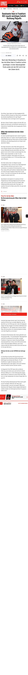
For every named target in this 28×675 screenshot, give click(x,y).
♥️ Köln (16, 5)
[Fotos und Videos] (19, 2)
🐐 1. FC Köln (10, 5)
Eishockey (9, 8)
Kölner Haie (15, 8)
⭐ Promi (22, 5)
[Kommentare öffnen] (27, 216)
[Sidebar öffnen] (26, 1)
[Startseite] (1, 8)
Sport (5, 8)
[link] (3, 3)
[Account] (22, 2)
